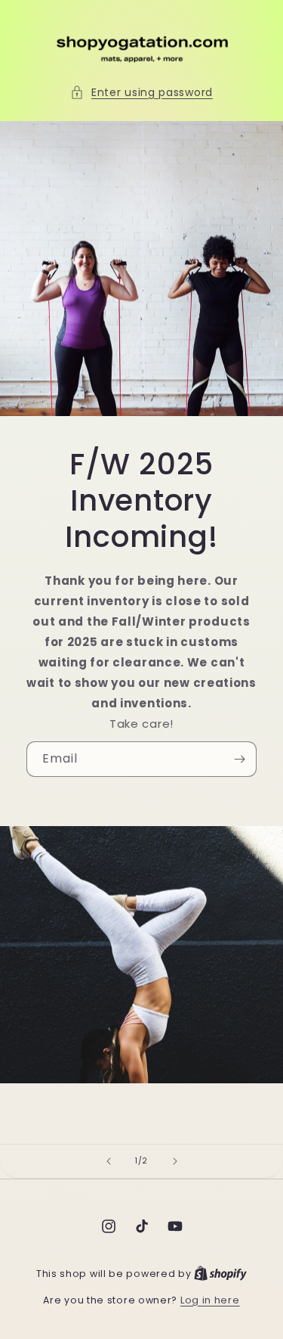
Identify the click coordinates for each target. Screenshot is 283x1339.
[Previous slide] (108, 1161)
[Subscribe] (239, 759)
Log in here (210, 1300)
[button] (141, 92)
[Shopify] (220, 1273)
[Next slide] (175, 1161)
